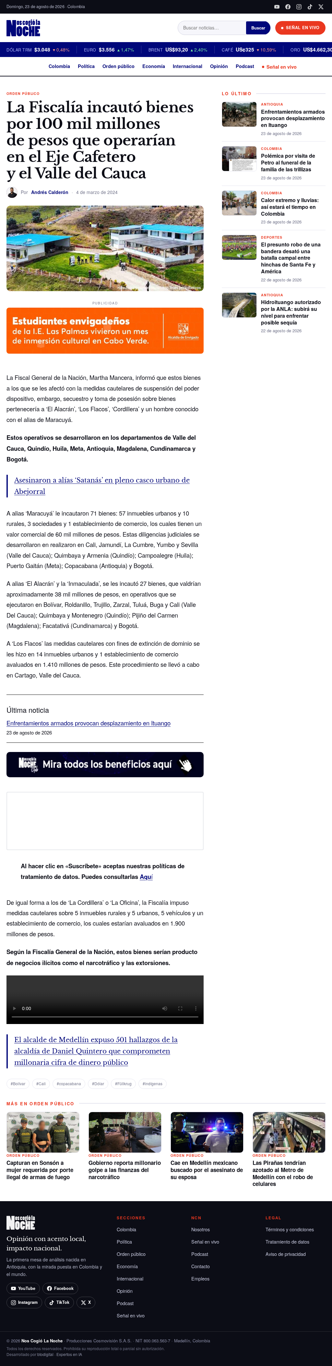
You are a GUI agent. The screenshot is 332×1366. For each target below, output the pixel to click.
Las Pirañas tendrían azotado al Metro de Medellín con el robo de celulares (283, 1173)
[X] (321, 6)
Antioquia (272, 104)
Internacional (187, 66)
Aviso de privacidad (286, 1253)
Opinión (219, 66)
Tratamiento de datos (287, 1241)
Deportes (271, 237)
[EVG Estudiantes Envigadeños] (105, 331)
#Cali (41, 1083)
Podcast (245, 66)
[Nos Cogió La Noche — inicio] (23, 27)
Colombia (59, 66)
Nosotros (200, 1229)
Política (86, 66)
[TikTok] (309, 6)
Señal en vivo (282, 66)
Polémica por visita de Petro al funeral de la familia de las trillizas (288, 162)
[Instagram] (298, 6)
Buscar (258, 28)
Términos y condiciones (290, 1229)
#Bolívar (18, 1083)
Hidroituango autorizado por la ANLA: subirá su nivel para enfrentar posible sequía (291, 312)
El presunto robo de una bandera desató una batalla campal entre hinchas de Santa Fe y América (291, 258)
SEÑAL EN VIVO (303, 27)
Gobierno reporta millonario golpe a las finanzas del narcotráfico (125, 1170)
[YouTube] (276, 6)
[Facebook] (287, 6)
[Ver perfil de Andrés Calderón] (12, 192)
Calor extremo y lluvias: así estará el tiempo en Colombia (290, 206)
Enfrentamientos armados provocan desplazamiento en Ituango (88, 723)
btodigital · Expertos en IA (59, 1354)
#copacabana (69, 1083)
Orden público (118, 66)
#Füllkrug (123, 1083)
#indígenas (152, 1083)
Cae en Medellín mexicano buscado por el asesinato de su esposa (207, 1170)
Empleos (200, 1278)
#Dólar (98, 1083)
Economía (153, 66)
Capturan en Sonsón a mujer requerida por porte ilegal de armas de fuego (39, 1170)
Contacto (200, 1266)
